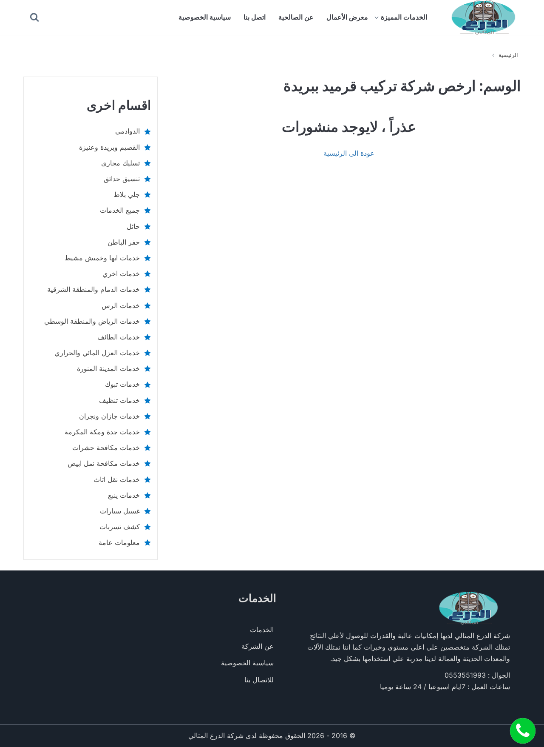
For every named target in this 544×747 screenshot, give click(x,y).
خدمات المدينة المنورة (108, 368)
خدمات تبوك (122, 384)
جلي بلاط (126, 194)
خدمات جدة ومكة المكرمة (102, 432)
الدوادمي (127, 131)
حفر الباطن (124, 242)
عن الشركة (257, 646)
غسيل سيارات (120, 511)
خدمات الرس (121, 305)
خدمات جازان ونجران (109, 416)
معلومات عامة (119, 542)
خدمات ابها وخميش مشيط (102, 258)
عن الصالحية (296, 17)
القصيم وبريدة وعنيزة (109, 147)
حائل (133, 226)
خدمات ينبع (124, 495)
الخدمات (262, 629)
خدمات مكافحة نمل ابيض (104, 463)
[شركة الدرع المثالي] (483, 17)
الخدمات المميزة (404, 17)
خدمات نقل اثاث (117, 479)
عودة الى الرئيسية (348, 153)
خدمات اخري (121, 273)
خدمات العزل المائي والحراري (97, 352)
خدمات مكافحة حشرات (106, 447)
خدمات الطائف (118, 337)
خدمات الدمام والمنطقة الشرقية (93, 289)
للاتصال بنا (259, 680)
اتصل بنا (255, 17)
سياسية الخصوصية (204, 17)
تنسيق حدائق (122, 178)
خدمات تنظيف (119, 400)
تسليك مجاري (120, 163)
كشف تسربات (119, 526)
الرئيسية (508, 54)
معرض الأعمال (347, 17)
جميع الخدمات (120, 210)
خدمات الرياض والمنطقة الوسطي (92, 321)
